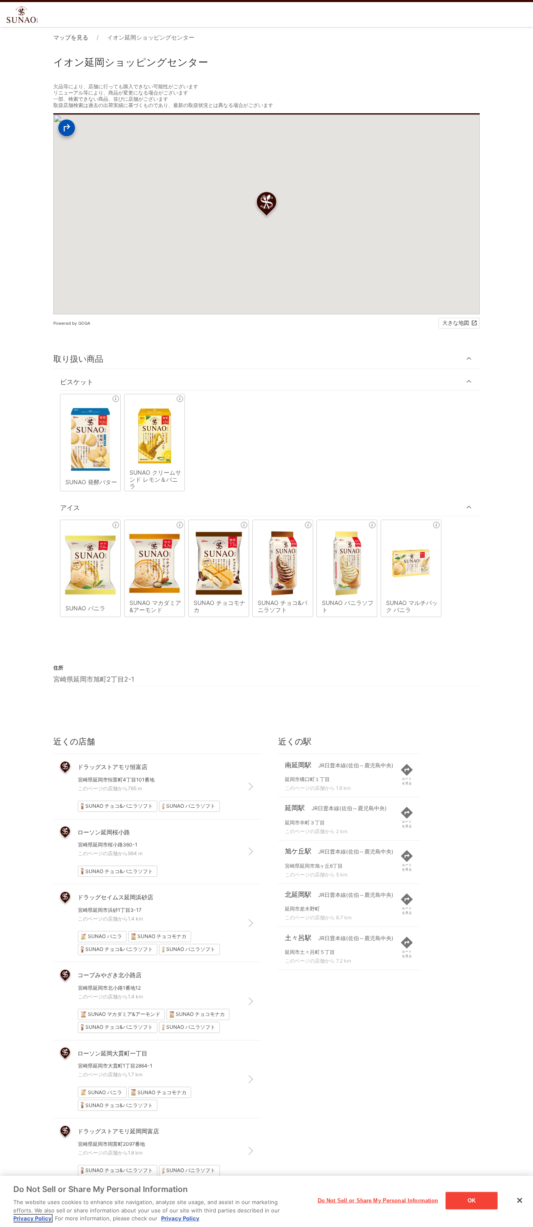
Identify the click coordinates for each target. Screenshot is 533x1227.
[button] (266, 358)
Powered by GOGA (71, 323)
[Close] (520, 1200)
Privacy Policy (32, 1218)
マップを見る (70, 37)
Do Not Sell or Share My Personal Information (378, 1200)
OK (472, 1200)
